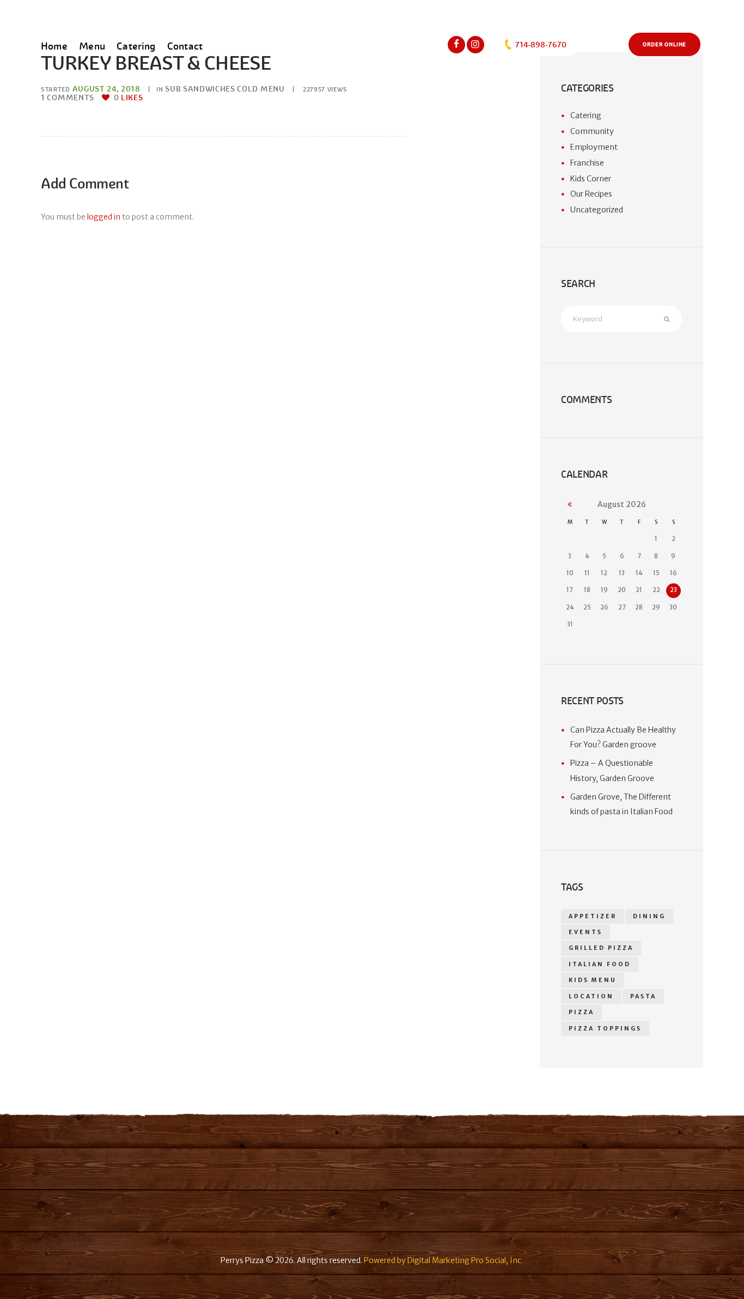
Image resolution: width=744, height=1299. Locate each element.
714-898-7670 (540, 45)
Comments (67, 97)
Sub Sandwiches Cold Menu (224, 89)
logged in (103, 217)
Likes (128, 97)
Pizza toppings (605, 1028)
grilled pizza (601, 948)
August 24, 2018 (106, 89)
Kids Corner (590, 179)
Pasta (643, 996)
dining (649, 916)
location (591, 996)
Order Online (665, 44)
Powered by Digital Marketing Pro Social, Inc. (443, 1260)
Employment (594, 147)
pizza (581, 1012)
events (585, 932)
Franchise (587, 163)
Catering (585, 115)
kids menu (593, 980)
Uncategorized (596, 210)
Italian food (600, 964)
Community (592, 131)
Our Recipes (591, 194)
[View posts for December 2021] (569, 504)
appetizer (593, 916)
